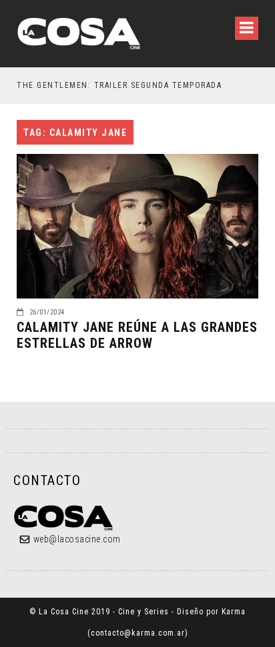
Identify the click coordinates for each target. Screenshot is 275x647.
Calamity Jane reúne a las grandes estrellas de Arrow (137, 335)
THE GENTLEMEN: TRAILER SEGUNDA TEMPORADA (119, 85)
